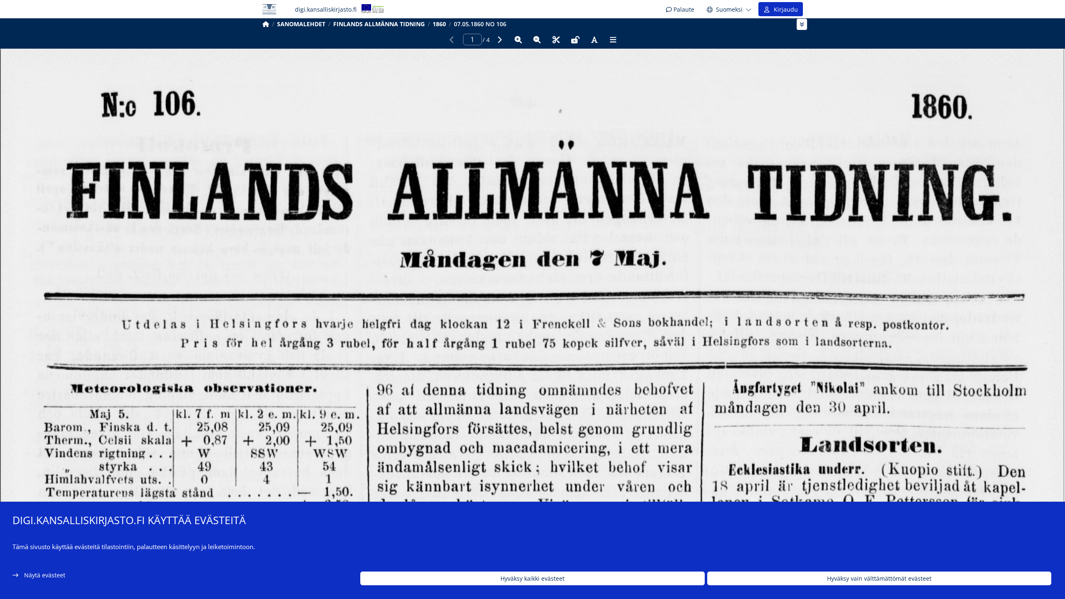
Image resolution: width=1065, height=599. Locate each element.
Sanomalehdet (301, 24)
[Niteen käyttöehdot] (575, 39)
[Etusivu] (266, 24)
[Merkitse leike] (556, 39)
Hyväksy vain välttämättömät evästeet (879, 578)
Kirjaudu (784, 9)
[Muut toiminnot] (613, 39)
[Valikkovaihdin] (802, 24)
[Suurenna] (518, 39)
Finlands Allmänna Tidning (379, 24)
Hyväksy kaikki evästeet (532, 578)
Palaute (683, 9)
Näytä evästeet (44, 575)
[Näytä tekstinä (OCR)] (594, 39)
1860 (439, 24)
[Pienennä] (537, 39)
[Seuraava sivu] (499, 39)
